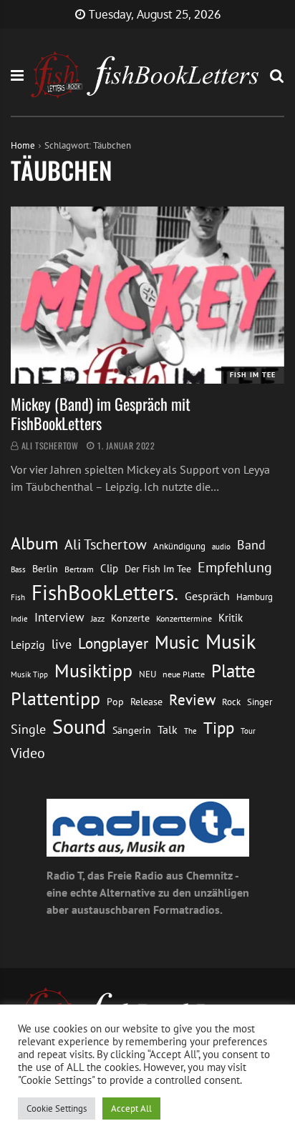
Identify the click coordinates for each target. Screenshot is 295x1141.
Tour (248, 730)
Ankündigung (179, 546)
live (62, 644)
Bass (18, 569)
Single (28, 729)
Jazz (98, 618)
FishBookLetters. (105, 592)
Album (34, 543)
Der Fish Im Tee (158, 568)
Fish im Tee (253, 374)
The (190, 730)
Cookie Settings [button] (56, 1108)
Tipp (218, 727)
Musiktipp (93, 670)
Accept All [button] (131, 1108)
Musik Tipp (29, 674)
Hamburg (254, 597)
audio (221, 546)
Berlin (45, 568)
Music (177, 642)
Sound (79, 726)
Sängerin (131, 730)
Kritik (230, 617)
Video (28, 753)
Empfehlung (235, 567)
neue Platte (184, 674)
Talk (168, 729)
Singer (259, 702)
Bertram (79, 569)
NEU (147, 674)
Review (192, 699)
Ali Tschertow (50, 445)
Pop (115, 701)
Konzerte (130, 618)
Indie (19, 619)
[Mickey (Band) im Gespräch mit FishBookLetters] (147, 295)
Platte (233, 670)
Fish (18, 597)
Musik (230, 641)
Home (23, 145)
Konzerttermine (184, 618)
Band (251, 545)
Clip (109, 568)
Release (146, 701)
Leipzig (28, 644)
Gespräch (207, 596)
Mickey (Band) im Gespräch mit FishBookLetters (100, 413)
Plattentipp (55, 698)
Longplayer (113, 643)
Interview (59, 617)
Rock (231, 701)
